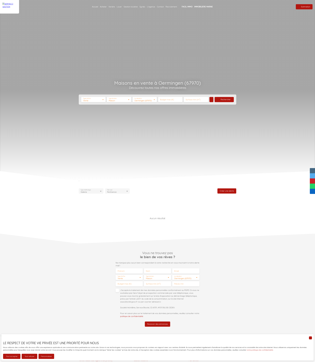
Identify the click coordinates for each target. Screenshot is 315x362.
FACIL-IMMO (187, 6)
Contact (160, 6)
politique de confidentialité (131, 316)
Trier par (109, 190)
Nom (148, 271)
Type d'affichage (86, 190)
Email (176, 271)
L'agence (151, 6)
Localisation (138, 98)
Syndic (142, 6)
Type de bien (113, 98)
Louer (119, 6)
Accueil (95, 6)
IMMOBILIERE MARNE (203, 6)
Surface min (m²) (193, 99)
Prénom (121, 271)
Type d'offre (87, 98)
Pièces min (179, 284)
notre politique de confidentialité (260, 350)
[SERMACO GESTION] (9, 7)
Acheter (103, 6)
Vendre (112, 6)
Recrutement (171, 6)
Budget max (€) (167, 99)
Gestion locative (131, 6)
